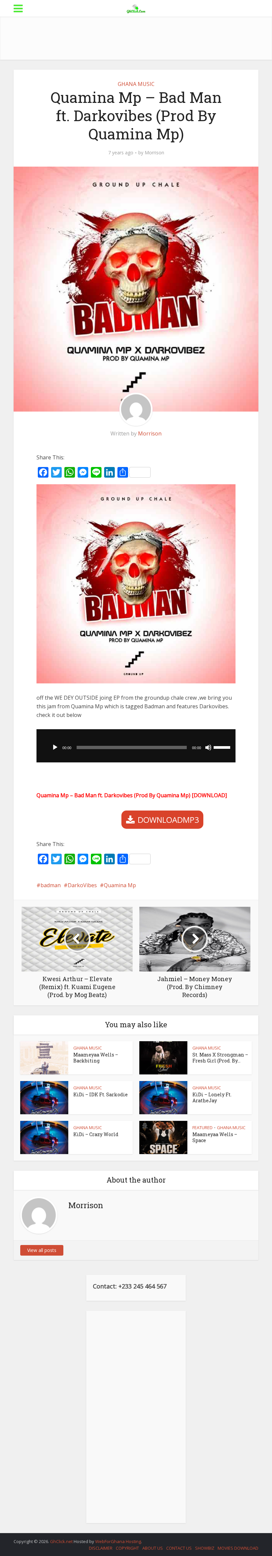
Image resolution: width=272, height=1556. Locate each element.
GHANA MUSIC (136, 84)
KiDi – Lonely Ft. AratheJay (212, 1097)
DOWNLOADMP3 (168, 819)
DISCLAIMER (100, 1548)
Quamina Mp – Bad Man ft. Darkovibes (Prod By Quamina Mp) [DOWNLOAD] (131, 795)
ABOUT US (152, 1548)
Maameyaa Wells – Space (214, 1137)
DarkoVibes (82, 885)
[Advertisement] (136, 38)
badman (50, 885)
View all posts (41, 1250)
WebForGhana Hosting (118, 1541)
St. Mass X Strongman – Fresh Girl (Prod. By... (220, 1057)
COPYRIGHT (127, 1548)
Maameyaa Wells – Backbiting (95, 1057)
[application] (136, 745)
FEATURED (202, 1127)
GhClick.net (62, 1541)
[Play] (55, 747)
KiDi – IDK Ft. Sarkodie (100, 1094)
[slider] (223, 747)
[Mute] (208, 747)
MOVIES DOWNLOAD (238, 1548)
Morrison (154, 153)
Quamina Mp (120, 885)
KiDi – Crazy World (95, 1134)
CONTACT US (179, 1548)
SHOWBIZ (204, 1548)
